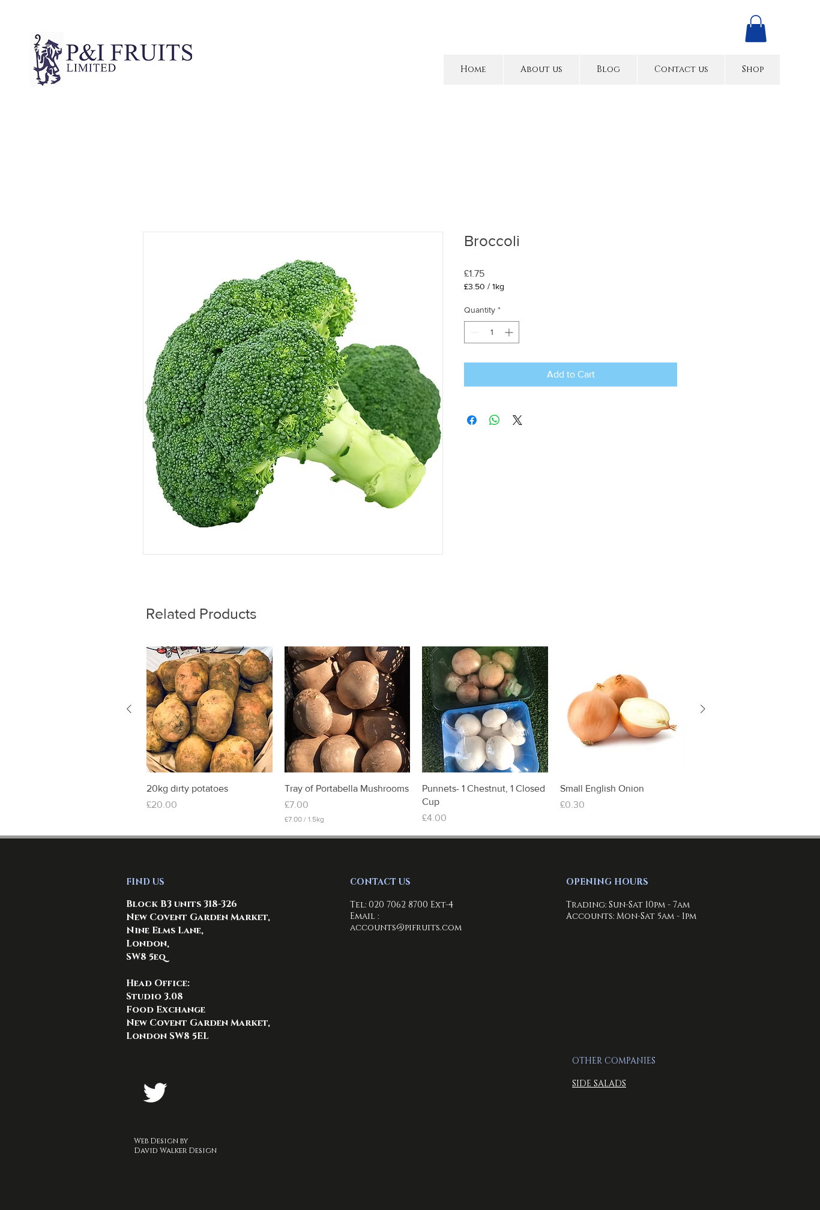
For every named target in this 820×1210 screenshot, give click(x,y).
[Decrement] (473, 334)
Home (155, 190)
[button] (755, 28)
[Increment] (509, 334)
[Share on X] (517, 422)
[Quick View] (209, 711)
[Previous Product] (129, 710)
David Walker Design (175, 1152)
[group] (416, 738)
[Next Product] (703, 710)
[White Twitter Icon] (155, 1094)
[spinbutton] (491, 334)
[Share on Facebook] (472, 422)
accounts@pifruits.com (406, 929)
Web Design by (161, 1143)
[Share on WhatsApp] (494, 422)
